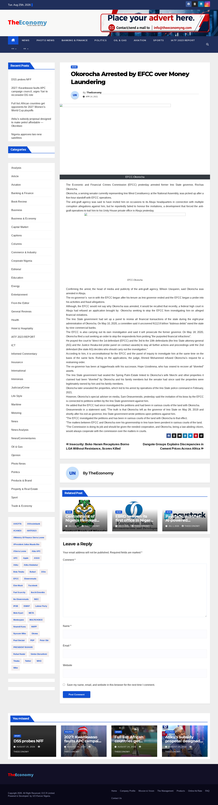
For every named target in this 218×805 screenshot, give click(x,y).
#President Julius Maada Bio (26, 544)
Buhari (33, 572)
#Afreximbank (33, 524)
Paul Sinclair (19, 640)
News (26, 40)
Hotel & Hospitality (22, 328)
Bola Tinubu (18, 572)
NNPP (34, 627)
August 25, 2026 (26, 747)
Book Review (19, 201)
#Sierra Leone (19, 551)
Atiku (15, 565)
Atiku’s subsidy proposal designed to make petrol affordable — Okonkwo (31, 122)
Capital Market (19, 227)
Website (67, 665)
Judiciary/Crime (20, 387)
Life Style (16, 396)
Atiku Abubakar (31, 565)
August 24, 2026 (76, 747)
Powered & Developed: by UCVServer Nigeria (29, 796)
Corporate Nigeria (21, 260)
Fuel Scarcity (19, 592)
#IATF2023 (32, 531)
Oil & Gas (120, 40)
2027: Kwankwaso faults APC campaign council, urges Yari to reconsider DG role (29, 91)
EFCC (16, 579)
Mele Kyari (18, 613)
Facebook (32, 585)
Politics (100, 40)
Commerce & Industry (23, 252)
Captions (16, 235)
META (31, 613)
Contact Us (116, 798)
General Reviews (21, 311)
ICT (13, 345)
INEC (36, 599)
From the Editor (20, 303)
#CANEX (17, 531)
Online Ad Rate (195, 791)
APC (15, 558)
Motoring (16, 413)
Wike (15, 668)
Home (114, 791)
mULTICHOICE (36, 620)
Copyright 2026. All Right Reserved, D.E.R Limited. (31, 793)
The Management (165, 791)
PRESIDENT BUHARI (23, 647)
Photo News (46, 40)
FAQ (207, 791)
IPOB (15, 606)
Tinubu (16, 661)
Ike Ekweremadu (21, 599)
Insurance (17, 362)
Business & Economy (23, 218)
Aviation (140, 40)
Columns (16, 244)
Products (181, 791)
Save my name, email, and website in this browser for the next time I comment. (111, 684)
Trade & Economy (21, 506)
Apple (25, 558)
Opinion (15, 455)
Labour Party (41, 606)
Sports (158, 40)
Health (15, 320)
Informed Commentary (24, 353)
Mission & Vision (146, 791)
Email (67, 645)
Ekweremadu (30, 579)
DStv (43, 572)
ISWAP (27, 606)
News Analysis (20, 429)
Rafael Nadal (19, 654)
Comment (69, 559)
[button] (207, 44)
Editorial (16, 269)
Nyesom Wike (19, 633)
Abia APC (36, 551)
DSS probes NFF (21, 79)
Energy (15, 286)
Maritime (16, 404)
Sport (14, 497)
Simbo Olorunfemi (39, 654)
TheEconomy (93, 92)
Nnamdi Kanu (19, 627)
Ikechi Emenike (38, 592)
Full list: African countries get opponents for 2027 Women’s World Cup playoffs (28, 107)
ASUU (37, 558)
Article (15, 176)
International (18, 370)
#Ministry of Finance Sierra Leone (28, 537)
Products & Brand (21, 480)
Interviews (17, 379)
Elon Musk (18, 585)
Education (17, 277)
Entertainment (19, 294)
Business (16, 210)
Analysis (16, 167)
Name (67, 626)
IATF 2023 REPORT (183, 40)
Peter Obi (44, 640)
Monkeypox (18, 620)
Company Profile (127, 791)
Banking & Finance (75, 40)
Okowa (35, 633)
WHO (39, 661)
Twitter (28, 661)
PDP (32, 640)
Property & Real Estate (24, 489)
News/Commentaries (23, 438)
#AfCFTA (17, 524)
